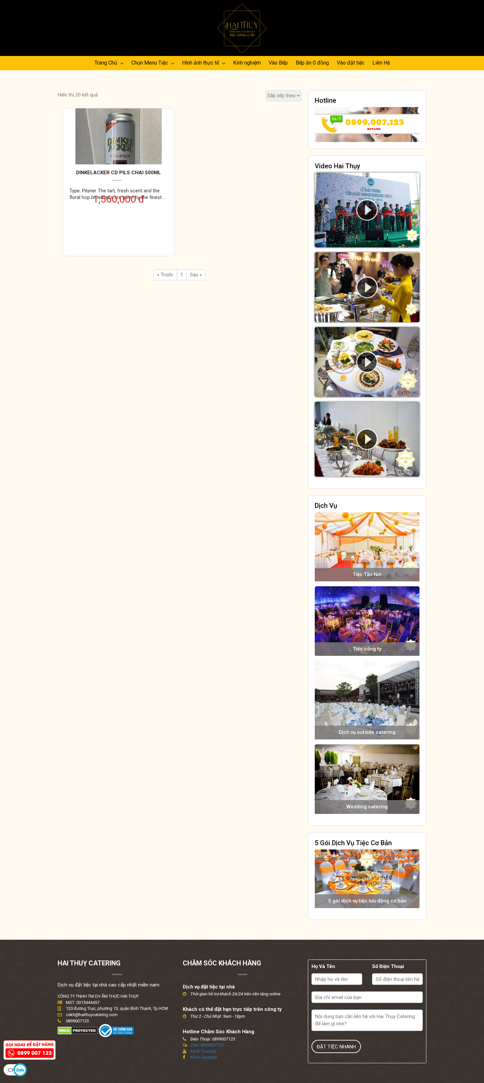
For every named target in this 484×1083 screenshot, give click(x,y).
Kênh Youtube (203, 1051)
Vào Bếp (278, 63)
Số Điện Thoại (388, 966)
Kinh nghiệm (247, 63)
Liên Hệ (381, 63)
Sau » (196, 275)
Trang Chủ (106, 63)
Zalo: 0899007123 (207, 1044)
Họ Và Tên (323, 966)
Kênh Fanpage (203, 1057)
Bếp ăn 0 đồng (312, 63)
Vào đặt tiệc (350, 63)
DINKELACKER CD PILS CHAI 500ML (118, 173)
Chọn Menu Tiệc (150, 63)
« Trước (165, 275)
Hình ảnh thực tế (201, 63)
